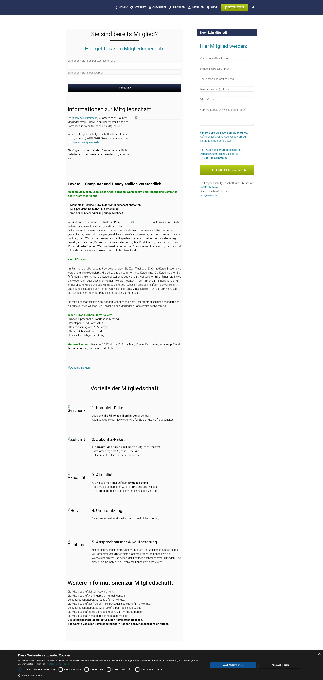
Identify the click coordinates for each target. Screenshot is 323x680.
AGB (208, 149)
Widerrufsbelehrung (225, 149)
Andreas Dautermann (85, 118)
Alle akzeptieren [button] (233, 665)
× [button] (319, 654)
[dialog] (161, 665)
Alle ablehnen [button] (280, 665)
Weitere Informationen (58, 663)
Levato (83, 7)
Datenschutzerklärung (212, 153)
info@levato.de (209, 195)
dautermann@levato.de (86, 142)
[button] (110, 675)
